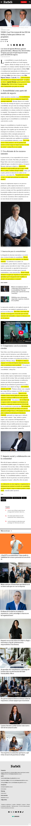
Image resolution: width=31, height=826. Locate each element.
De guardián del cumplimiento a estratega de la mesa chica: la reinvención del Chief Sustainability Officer (15, 671)
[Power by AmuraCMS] (15, 816)
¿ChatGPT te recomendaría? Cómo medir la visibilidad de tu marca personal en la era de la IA (15, 557)
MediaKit (19, 804)
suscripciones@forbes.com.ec (7, 786)
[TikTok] (23, 812)
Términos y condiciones (6, 804)
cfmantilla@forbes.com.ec (15, 778)
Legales (14, 804)
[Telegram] (20, 45)
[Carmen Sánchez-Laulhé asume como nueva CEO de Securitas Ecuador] (15, 714)
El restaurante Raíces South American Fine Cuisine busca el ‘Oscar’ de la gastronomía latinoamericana (16, 516)
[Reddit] (17, 45)
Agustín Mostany (6, 498)
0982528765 (3, 793)
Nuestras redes (15, 806)
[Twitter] (11, 45)
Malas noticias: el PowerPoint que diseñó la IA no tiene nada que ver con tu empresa (15, 585)
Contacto (24, 804)
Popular (7, 507)
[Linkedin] (23, 45)
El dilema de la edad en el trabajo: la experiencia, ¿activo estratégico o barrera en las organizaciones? (15, 613)
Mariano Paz (16, 498)
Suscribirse (23, 2)
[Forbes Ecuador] (8, 2)
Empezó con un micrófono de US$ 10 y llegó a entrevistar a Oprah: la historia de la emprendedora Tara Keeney (15, 642)
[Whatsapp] (8, 45)
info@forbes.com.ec (5, 797)
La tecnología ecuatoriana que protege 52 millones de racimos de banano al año (17, 522)
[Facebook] (14, 45)
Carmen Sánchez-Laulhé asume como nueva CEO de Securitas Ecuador (15, 726)
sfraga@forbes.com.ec (22, 782)
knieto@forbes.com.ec (23, 780)
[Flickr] (20, 812)
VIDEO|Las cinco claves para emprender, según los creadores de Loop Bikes (20, 299)
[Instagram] (13, 812)
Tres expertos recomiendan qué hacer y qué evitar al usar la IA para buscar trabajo (15, 754)
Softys (3, 500)
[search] (29, 2)
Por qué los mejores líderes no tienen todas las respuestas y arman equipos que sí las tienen (15, 699)
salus (24, 498)
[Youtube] (16, 812)
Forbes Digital (4, 39)
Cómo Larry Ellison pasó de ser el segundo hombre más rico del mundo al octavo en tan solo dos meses (16, 511)
